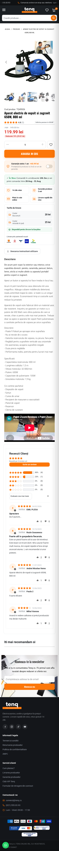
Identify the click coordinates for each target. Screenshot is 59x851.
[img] (25, 506)
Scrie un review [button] (30, 464)
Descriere (10, 259)
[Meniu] (4, 10)
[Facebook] (5, 726)
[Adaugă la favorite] (51, 144)
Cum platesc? (9, 768)
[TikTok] (18, 726)
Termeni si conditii (10, 741)
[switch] (49, 166)
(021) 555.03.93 (13, 805)
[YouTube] (24, 726)
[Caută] (53, 18)
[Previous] (6, 62)
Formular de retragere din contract (18, 786)
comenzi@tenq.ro (14, 800)
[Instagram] (11, 726)
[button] (15, 472)
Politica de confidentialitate (15, 749)
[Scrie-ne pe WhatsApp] (5, 845)
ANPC (5, 754)
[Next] (52, 62)
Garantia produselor (11, 777)
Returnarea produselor (13, 745)
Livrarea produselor (11, 773)
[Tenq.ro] (29, 10)
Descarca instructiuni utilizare (24, 251)
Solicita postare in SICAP (44, 122)
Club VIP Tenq (9, 781)
